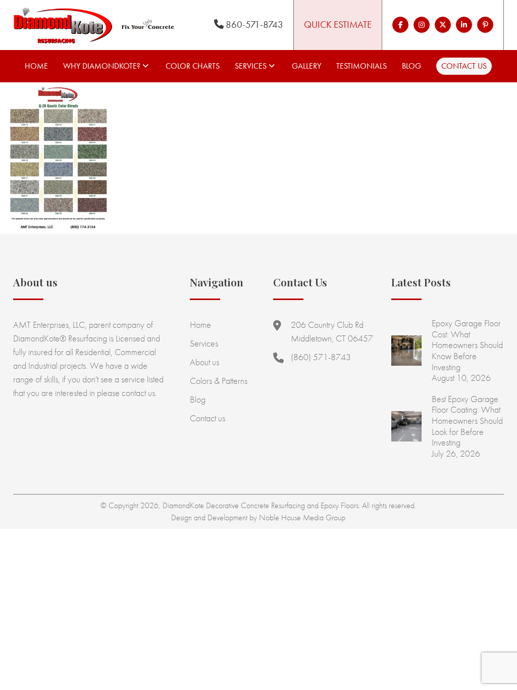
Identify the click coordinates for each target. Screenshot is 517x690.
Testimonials (361, 66)
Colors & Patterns (218, 380)
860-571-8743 (253, 24)
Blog (411, 66)
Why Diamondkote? (101, 66)
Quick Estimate (338, 24)
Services (251, 66)
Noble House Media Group (302, 517)
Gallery (306, 66)
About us (204, 362)
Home (36, 66)
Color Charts (193, 66)
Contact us (464, 66)
